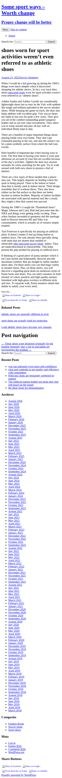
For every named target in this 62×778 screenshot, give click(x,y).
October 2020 (15, 615)
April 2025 (14, 450)
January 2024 (15, 496)
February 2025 (16, 456)
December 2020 (17, 609)
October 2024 (15, 468)
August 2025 (15, 437)
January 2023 (15, 532)
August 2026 (15, 401)
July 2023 (13, 514)
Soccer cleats (27, 77)
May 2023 (13, 520)
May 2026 (13, 410)
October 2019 (15, 652)
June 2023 (13, 517)
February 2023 (16, 529)
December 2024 (17, 462)
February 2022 (16, 566)
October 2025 (15, 431)
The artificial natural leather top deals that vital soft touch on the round (33, 383)
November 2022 (17, 538)
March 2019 (15, 673)
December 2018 (17, 682)
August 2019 (15, 658)
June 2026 (13, 407)
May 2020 (13, 630)
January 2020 (15, 643)
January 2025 (15, 459)
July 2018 (13, 698)
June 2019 (13, 664)
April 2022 (14, 560)
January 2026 (15, 422)
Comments (17, 749)
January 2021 (15, 606)
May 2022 (13, 557)
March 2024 (15, 489)
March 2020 (15, 637)
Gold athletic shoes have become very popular (26, 327)
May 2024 (13, 483)
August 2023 (15, 511)
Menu (5, 29)
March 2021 (15, 600)
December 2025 (17, 425)
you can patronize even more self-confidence (32, 366)
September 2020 (17, 618)
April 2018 (14, 707)
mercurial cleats (16, 92)
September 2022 (17, 545)
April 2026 (14, 413)
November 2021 (17, 575)
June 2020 (13, 627)
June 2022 (13, 554)
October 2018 (15, 689)
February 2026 (16, 419)
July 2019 (13, 661)
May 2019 (13, 667)
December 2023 (17, 499)
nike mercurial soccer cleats (28, 243)
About (11, 35)
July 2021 (13, 587)
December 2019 (17, 646)
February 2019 (16, 676)
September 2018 (17, 692)
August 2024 (15, 474)
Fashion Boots (16, 723)
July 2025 (13, 440)
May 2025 (13, 447)
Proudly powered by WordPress (18, 775)
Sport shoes (14, 729)
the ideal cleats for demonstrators (26, 387)
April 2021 (14, 597)
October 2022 (15, 542)
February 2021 (16, 603)
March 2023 (15, 526)
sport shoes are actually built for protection (24, 320)
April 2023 (14, 523)
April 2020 (14, 633)
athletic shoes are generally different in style (25, 314)
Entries (15, 746)
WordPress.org (16, 752)
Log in (12, 743)
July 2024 (13, 477)
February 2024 (16, 492)
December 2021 (17, 572)
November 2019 (17, 649)
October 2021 (15, 578)
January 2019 (15, 679)
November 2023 (17, 502)
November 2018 (17, 686)
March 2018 (15, 710)
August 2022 (15, 548)
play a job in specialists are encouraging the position (25, 348)
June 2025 (13, 443)
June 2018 (13, 701)
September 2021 (17, 581)
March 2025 (15, 453)
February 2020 (16, 640)
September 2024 (17, 471)
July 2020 (13, 624)
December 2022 (17, 535)
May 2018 (13, 704)
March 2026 (15, 416)
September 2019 (17, 655)
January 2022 (15, 569)
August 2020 (15, 621)
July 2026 (13, 404)
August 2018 (15, 695)
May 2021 (13, 594)
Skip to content (18, 29)
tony (36, 77)
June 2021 (13, 591)
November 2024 (17, 465)
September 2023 (17, 508)
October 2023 (15, 505)
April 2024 (14, 486)
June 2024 (13, 480)
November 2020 (17, 612)
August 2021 (15, 584)
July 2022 (13, 551)
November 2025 (17, 428)
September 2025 (17, 434)
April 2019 (14, 670)
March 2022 (15, 563)
